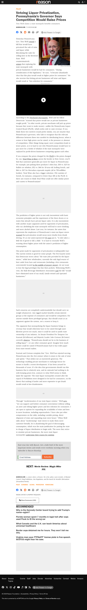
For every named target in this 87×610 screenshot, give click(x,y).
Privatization (40, 484)
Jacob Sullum (20, 27)
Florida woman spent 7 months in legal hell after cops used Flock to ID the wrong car (42, 517)
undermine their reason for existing (40, 435)
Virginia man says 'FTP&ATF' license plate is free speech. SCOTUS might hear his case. (43, 538)
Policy (18, 9)
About (4, 578)
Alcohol (32, 484)
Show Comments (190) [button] (28, 500)
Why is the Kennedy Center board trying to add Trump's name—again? (43, 511)
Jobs (34, 578)
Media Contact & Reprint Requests (28, 495)
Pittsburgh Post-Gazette (39, 118)
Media (73, 578)
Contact (66, 578)
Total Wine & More (30, 159)
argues (18, 64)
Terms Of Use (44, 594)
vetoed (31, 42)
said (56, 271)
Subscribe (48, 457)
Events (22, 578)
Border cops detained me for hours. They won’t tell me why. (42, 531)
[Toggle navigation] (2, 2)
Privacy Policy (34, 594)
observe (26, 340)
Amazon (80, 578)
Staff (29, 578)
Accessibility (24, 594)
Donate (40, 578)
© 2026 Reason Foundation (10, 594)
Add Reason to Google (51, 32)
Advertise (48, 578)
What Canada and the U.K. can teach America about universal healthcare (41, 524)
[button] (83, 2)
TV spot (48, 238)
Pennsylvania (49, 484)
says (65, 401)
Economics (24, 484)
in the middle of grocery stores (45, 265)
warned (19, 235)
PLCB (51, 156)
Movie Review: (43, 468)
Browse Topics (11, 579)
